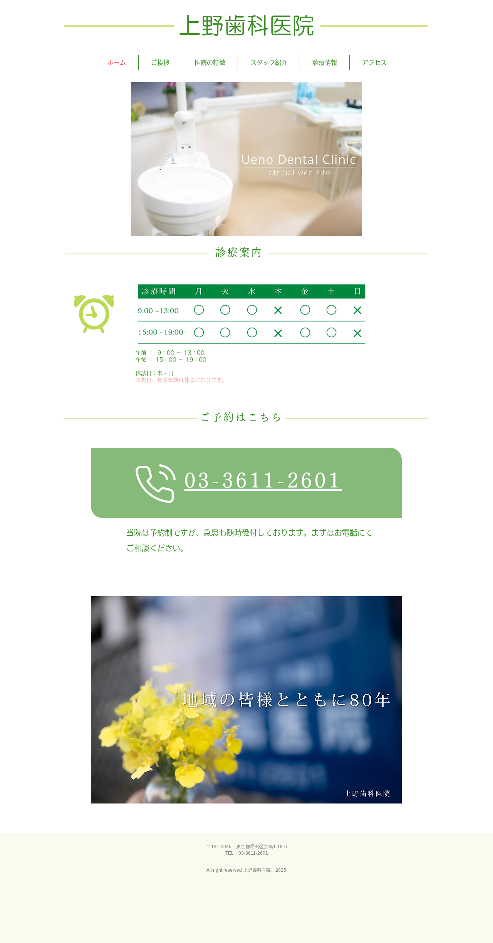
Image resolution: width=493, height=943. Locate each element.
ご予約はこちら (241, 417)
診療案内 (239, 252)
